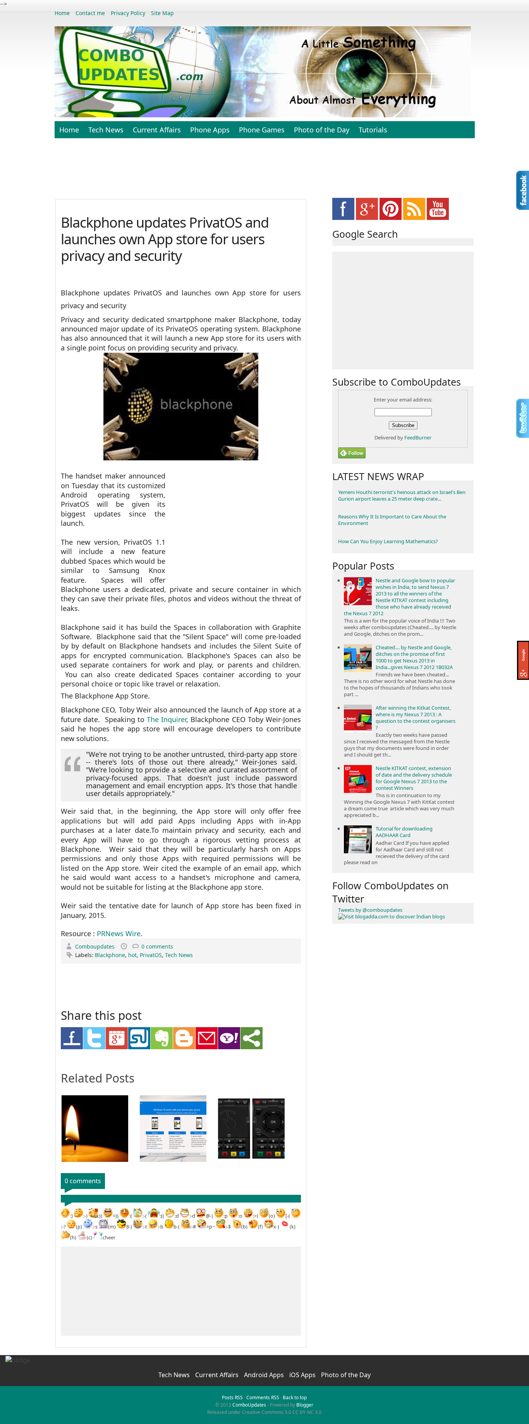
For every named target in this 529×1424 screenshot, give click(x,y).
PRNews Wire (119, 933)
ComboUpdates (249, 1405)
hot (132, 955)
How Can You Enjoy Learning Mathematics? (388, 541)
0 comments (157, 946)
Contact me (90, 13)
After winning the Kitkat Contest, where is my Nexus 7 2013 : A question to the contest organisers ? (415, 717)
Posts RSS (232, 1397)
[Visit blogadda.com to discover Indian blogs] (391, 916)
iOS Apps (303, 1375)
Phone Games (262, 129)
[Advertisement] (264, 172)
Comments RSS (262, 1397)
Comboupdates (95, 946)
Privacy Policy (128, 13)
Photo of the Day (321, 129)
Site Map (162, 13)
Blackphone (110, 955)
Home (62, 13)
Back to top (295, 1397)
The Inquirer (166, 719)
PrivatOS (151, 955)
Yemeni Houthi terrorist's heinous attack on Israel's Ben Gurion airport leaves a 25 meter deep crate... (401, 495)
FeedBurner (417, 437)
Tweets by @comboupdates (370, 909)
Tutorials (373, 129)
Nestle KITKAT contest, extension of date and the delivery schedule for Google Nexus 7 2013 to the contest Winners (414, 778)
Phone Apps (210, 129)
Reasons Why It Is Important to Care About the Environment (392, 520)
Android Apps (264, 1375)
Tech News (106, 129)
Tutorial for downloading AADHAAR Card (404, 832)
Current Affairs (157, 129)
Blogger (304, 1405)
